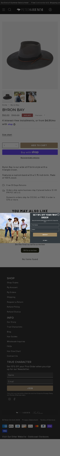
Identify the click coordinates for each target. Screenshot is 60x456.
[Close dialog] (58, 214)
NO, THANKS (45, 240)
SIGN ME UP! (45, 234)
